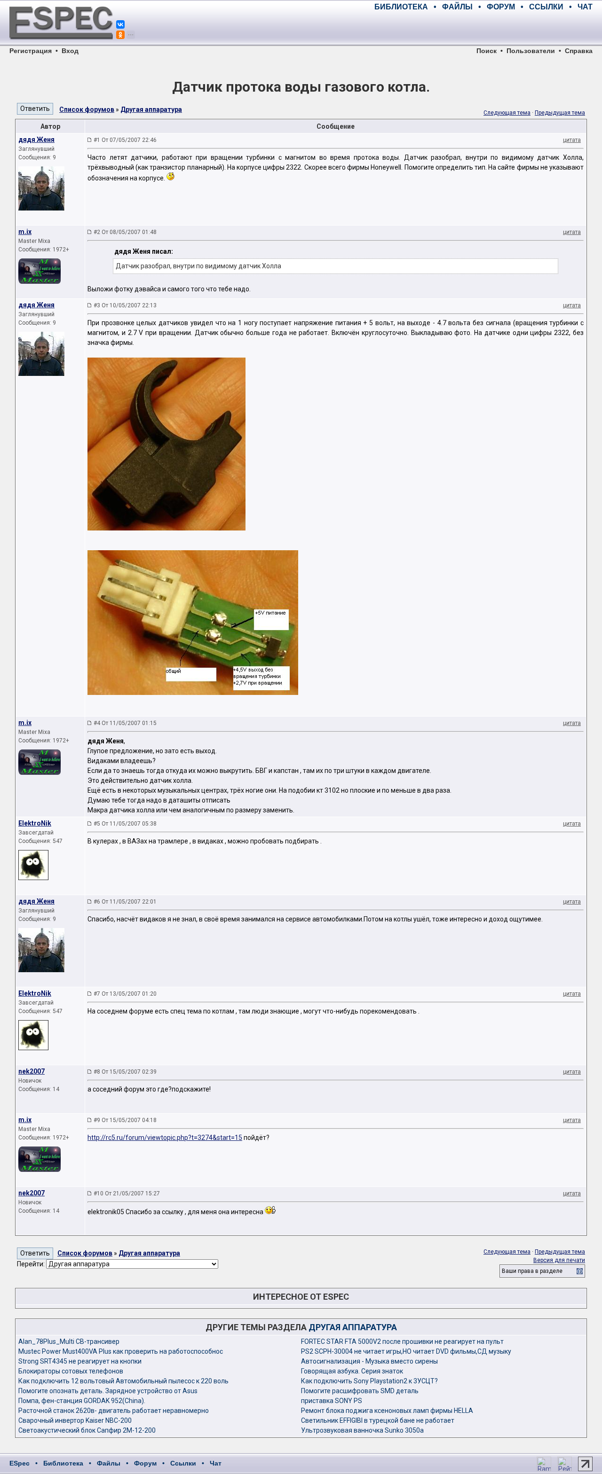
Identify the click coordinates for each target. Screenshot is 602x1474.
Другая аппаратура (151, 109)
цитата (572, 140)
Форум (145, 1463)
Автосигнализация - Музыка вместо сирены (369, 1361)
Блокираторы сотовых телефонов (70, 1371)
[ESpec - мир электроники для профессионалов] (61, 44)
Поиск (486, 51)
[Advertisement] (482, 28)
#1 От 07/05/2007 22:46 (125, 140)
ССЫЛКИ (546, 7)
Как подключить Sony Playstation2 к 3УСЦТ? (369, 1381)
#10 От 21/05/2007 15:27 (127, 1193)
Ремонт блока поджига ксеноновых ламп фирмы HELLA (387, 1410)
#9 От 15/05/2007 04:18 (125, 1120)
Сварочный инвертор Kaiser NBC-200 (75, 1420)
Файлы (108, 1463)
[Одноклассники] (120, 35)
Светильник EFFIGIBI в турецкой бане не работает (377, 1420)
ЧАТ (585, 7)
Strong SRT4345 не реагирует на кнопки (80, 1361)
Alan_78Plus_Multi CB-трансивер (68, 1341)
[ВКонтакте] (120, 24)
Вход (70, 51)
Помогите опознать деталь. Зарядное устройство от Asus (108, 1391)
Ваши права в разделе (532, 1271)
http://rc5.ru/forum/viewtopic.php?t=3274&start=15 (164, 1137)
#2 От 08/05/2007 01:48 (125, 232)
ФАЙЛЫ (457, 7)
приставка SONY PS (331, 1400)
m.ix (25, 231)
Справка (579, 51)
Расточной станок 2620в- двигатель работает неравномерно (113, 1410)
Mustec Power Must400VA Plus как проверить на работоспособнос (120, 1351)
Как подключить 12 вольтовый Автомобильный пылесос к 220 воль (123, 1381)
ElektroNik (34, 823)
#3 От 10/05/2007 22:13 (125, 305)
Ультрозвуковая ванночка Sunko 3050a (362, 1430)
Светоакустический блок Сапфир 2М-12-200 (87, 1430)
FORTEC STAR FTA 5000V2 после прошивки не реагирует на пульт (402, 1341)
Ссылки (183, 1463)
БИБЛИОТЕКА (401, 7)
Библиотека (63, 1463)
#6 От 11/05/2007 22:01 (125, 901)
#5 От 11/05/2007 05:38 (125, 823)
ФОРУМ (501, 7)
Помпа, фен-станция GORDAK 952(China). (81, 1400)
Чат (216, 1463)
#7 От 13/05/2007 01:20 (125, 993)
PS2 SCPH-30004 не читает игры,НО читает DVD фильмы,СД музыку (406, 1351)
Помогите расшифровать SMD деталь (360, 1391)
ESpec (19, 1463)
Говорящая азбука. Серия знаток (352, 1371)
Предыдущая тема (560, 112)
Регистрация (30, 51)
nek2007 (31, 1071)
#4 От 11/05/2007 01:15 (125, 723)
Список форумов (86, 109)
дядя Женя (36, 139)
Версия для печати (559, 1260)
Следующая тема (507, 112)
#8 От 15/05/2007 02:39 (125, 1071)
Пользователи (531, 51)
